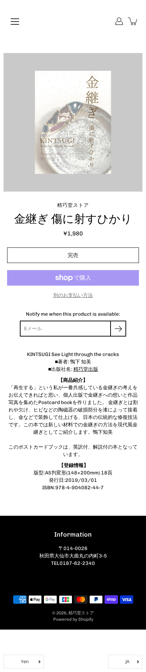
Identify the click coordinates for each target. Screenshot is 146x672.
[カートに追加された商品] (133, 21)
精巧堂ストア (81, 612)
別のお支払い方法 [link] (73, 295)
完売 (73, 255)
